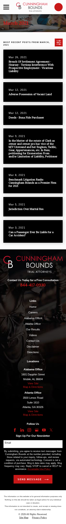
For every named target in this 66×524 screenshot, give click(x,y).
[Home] (32, 7)
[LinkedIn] (22, 430)
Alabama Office (33, 318)
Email (8, 442)
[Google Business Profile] (37, 430)
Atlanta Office (33, 323)
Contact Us (32, 340)
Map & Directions (33, 386)
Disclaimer (33, 346)
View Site (33, 383)
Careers (33, 312)
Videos (33, 335)
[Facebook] (15, 430)
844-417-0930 (33, 285)
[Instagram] (29, 430)
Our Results (33, 329)
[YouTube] (44, 430)
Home (32, 306)
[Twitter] (51, 430)
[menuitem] (23, 517)
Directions (33, 352)
